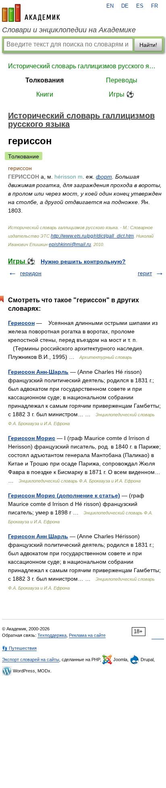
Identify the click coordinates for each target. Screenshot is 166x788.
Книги (44, 94)
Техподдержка (51, 635)
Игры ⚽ (121, 94)
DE (125, 6)
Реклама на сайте (87, 635)
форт (104, 176)
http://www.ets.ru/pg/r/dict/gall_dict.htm (92, 236)
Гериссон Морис (31, 438)
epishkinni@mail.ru (70, 244)
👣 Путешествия (19, 648)
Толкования (44, 80)
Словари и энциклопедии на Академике (69, 30)
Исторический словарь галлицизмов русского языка (83, 66)
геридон (31, 273)
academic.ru (31, 13)
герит (145, 273)
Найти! (148, 45)
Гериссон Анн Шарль (38, 536)
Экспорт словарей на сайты (30, 659)
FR (154, 6)
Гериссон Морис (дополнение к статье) (64, 495)
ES (139, 6)
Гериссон (21, 323)
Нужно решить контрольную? (83, 261)
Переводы (121, 80)
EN (110, 6)
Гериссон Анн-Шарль (38, 372)
